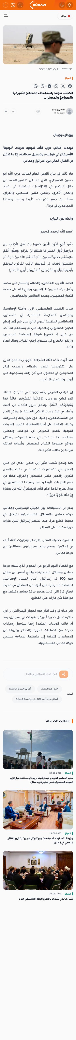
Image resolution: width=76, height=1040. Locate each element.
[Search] (20, 5)
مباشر (63, 16)
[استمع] (38, 111)
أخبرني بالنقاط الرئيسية (20, 689)
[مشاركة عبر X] (63, 86)
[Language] (13, 5)
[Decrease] (13, 111)
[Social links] (5, 5)
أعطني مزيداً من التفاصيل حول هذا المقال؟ (37, 699)
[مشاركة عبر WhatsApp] (56, 86)
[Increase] (6, 111)
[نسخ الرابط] (36, 86)
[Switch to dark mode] (62, 5)
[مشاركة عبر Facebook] (70, 86)
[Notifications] (69, 5)
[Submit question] (63, 674)
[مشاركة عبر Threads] (43, 86)
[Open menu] (6, 15)
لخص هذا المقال (49, 689)
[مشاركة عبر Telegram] (49, 86)
